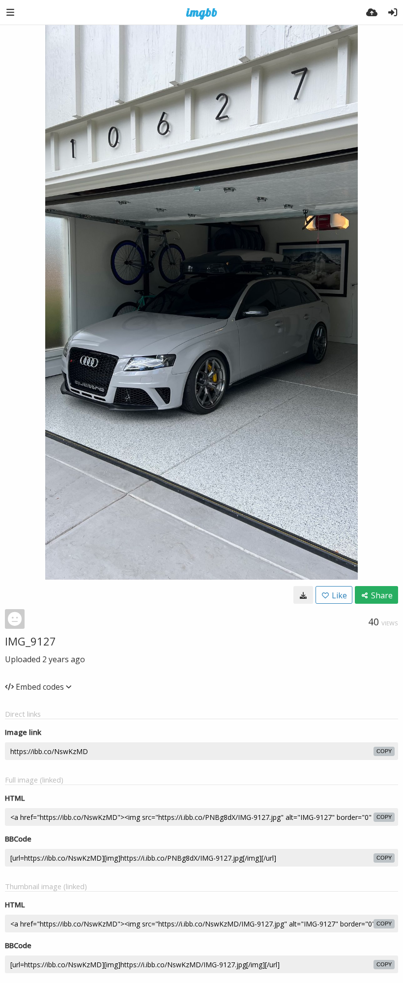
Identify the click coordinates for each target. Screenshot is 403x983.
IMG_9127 (30, 641)
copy (384, 751)
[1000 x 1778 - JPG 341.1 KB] (303, 595)
